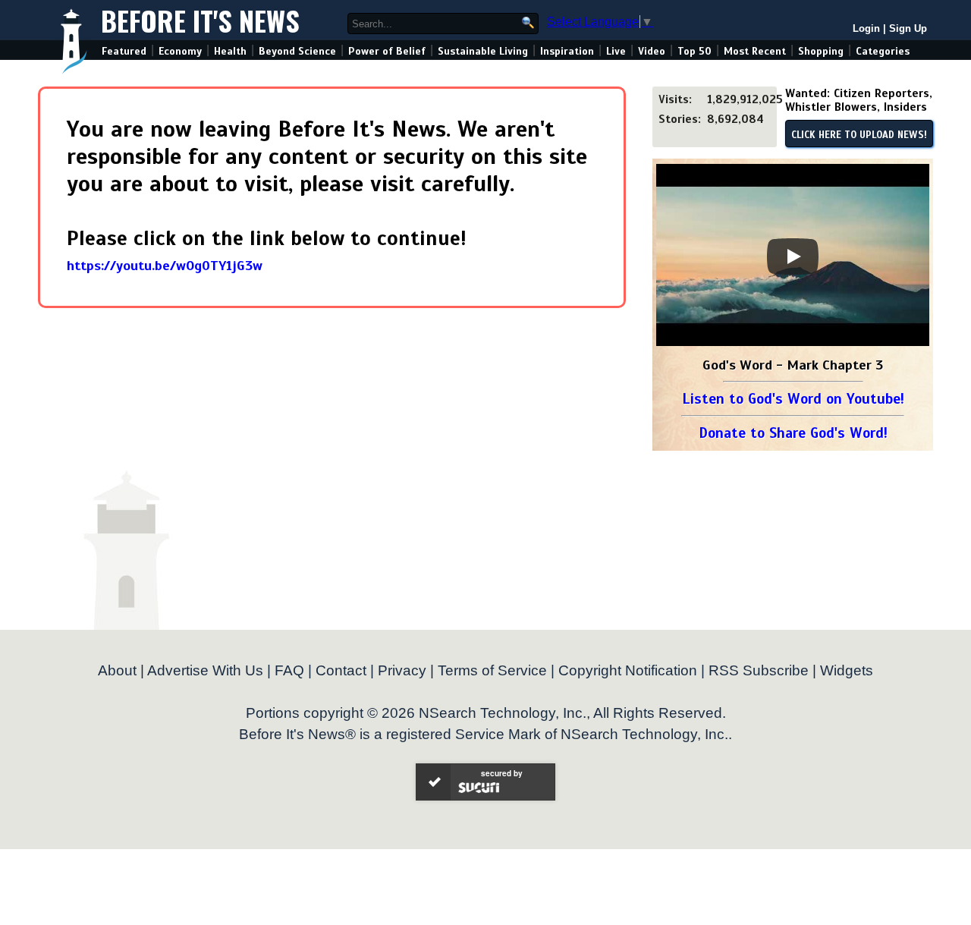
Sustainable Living (483, 51)
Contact (341, 670)
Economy (180, 51)
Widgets (846, 670)
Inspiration (567, 51)
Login (866, 28)
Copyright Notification (627, 670)
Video (651, 51)
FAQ (289, 670)
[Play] (793, 256)
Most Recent (755, 51)
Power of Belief (387, 51)
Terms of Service (492, 670)
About (117, 670)
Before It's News (200, 20)
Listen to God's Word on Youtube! (793, 398)
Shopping (821, 51)
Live (616, 51)
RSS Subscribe (759, 670)
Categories (883, 51)
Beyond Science (297, 51)
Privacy (402, 670)
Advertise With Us (205, 670)
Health (230, 51)
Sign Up (908, 28)
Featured (124, 51)
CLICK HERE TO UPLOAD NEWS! (859, 135)
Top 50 (694, 51)
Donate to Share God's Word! (793, 433)
